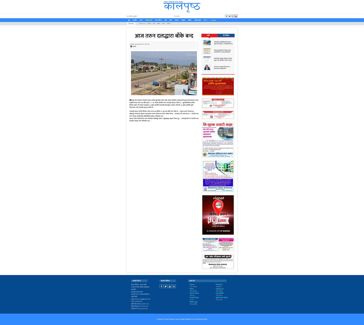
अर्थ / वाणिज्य (158, 20)
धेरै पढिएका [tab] (226, 35)
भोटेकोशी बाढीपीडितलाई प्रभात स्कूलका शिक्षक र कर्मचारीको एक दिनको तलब (223, 44)
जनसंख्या (149, 23)
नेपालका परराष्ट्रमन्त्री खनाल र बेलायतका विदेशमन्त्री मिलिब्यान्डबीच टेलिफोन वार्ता (222, 69)
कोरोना (163, 23)
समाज (141, 20)
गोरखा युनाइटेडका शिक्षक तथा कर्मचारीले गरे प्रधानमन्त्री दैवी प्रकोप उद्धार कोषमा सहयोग (222, 52)
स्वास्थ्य (176, 20)
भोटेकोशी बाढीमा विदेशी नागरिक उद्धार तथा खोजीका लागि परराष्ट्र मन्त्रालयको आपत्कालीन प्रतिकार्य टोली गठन (223, 61)
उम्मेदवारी (168, 23)
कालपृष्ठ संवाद (197, 20)
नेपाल (154, 23)
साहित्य (189, 20)
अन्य (205, 20)
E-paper (213, 20)
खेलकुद (183, 20)
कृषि (166, 20)
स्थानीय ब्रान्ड (148, 20)
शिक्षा (171, 20)
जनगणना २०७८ (142, 23)
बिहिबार (158, 23)
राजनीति (135, 20)
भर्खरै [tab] (208, 35)
